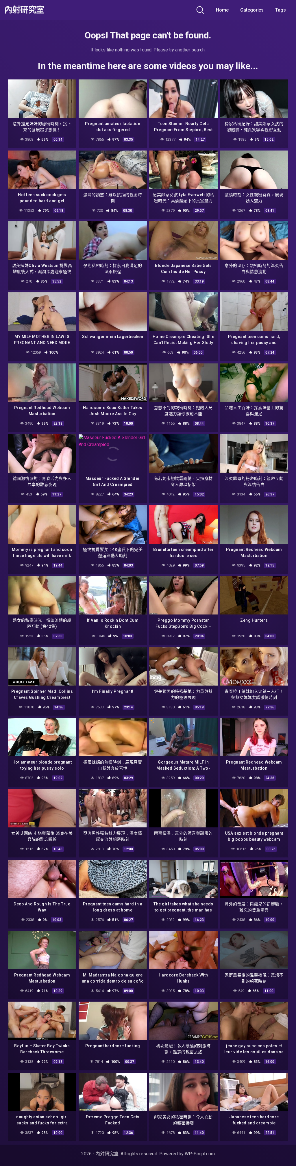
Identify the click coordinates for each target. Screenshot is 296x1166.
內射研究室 (24, 10)
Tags (280, 10)
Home (222, 10)
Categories (252, 10)
